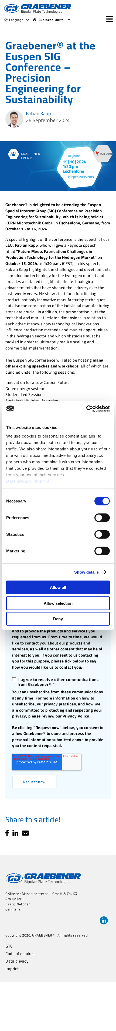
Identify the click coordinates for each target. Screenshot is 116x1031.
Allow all (58, 587)
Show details (86, 572)
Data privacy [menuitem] (16, 961)
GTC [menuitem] (9, 946)
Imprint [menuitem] (12, 968)
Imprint (42, 481)
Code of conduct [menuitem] (20, 953)
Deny (58, 619)
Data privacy (18, 481)
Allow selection (58, 603)
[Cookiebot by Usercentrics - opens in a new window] (86, 408)
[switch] (102, 517)
